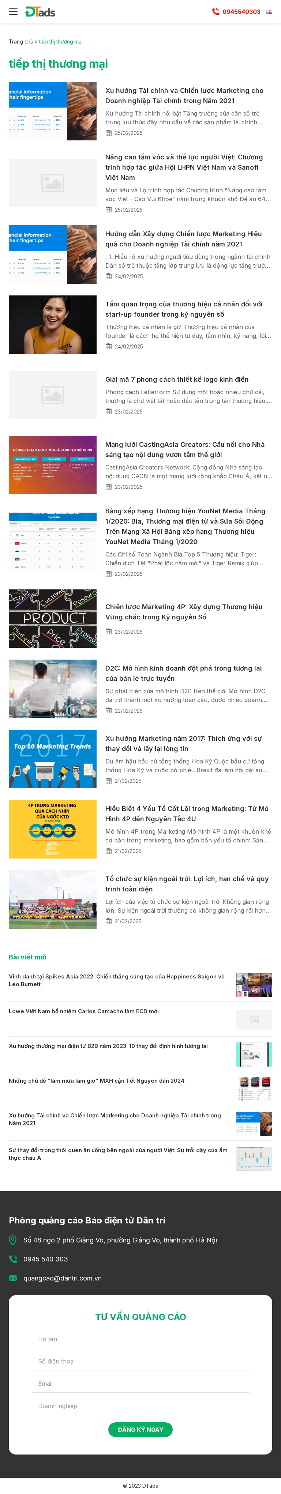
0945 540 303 (45, 1259)
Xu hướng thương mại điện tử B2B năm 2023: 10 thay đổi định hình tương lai (108, 1045)
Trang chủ (21, 41)
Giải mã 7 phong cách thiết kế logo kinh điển (177, 379)
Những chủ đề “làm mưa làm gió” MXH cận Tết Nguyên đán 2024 (96, 1080)
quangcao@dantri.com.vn (62, 1278)
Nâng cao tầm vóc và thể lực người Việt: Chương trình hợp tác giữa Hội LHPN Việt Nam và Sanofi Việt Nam (184, 167)
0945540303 (241, 11)
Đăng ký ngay (141, 1429)
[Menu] (13, 11)
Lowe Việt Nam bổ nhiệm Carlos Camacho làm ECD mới (84, 1011)
